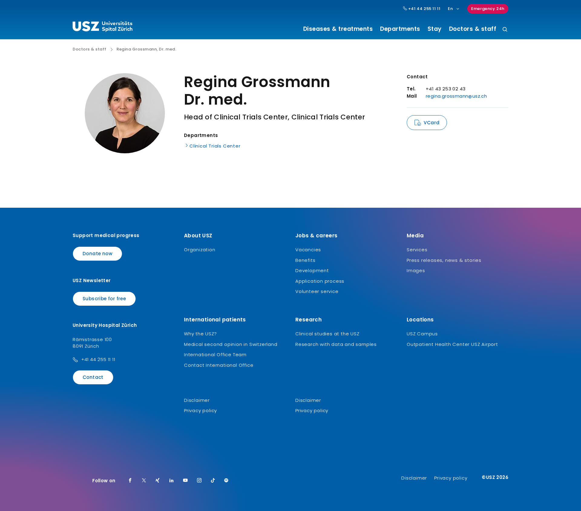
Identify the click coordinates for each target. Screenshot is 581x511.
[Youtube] (185, 480)
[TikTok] (213, 480)
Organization (199, 249)
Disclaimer (197, 400)
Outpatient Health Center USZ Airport (452, 344)
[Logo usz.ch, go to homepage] (102, 27)
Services (417, 249)
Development (312, 270)
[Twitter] (144, 480)
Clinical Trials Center (215, 146)
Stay (435, 29)
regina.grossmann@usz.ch (456, 96)
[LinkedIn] (171, 480)
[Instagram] (199, 480)
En (450, 8)
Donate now (97, 253)
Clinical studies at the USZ (327, 333)
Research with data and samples (336, 344)
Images (416, 270)
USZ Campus (422, 333)
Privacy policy (200, 410)
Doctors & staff (473, 29)
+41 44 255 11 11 (423, 8)
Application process (319, 281)
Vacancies (308, 249)
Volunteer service (317, 291)
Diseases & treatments (338, 29)
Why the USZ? (200, 333)
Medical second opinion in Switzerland (230, 344)
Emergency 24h (487, 8)
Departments (400, 29)
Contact (93, 377)
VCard (431, 122)
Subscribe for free (104, 298)
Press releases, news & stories (444, 260)
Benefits (305, 260)
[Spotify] (226, 480)
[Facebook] (130, 480)
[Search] (504, 30)
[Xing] (157, 480)
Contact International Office (218, 365)
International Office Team (215, 354)
